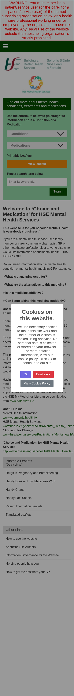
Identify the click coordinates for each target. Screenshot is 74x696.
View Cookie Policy (37, 383)
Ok (26, 374)
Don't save (43, 374)
